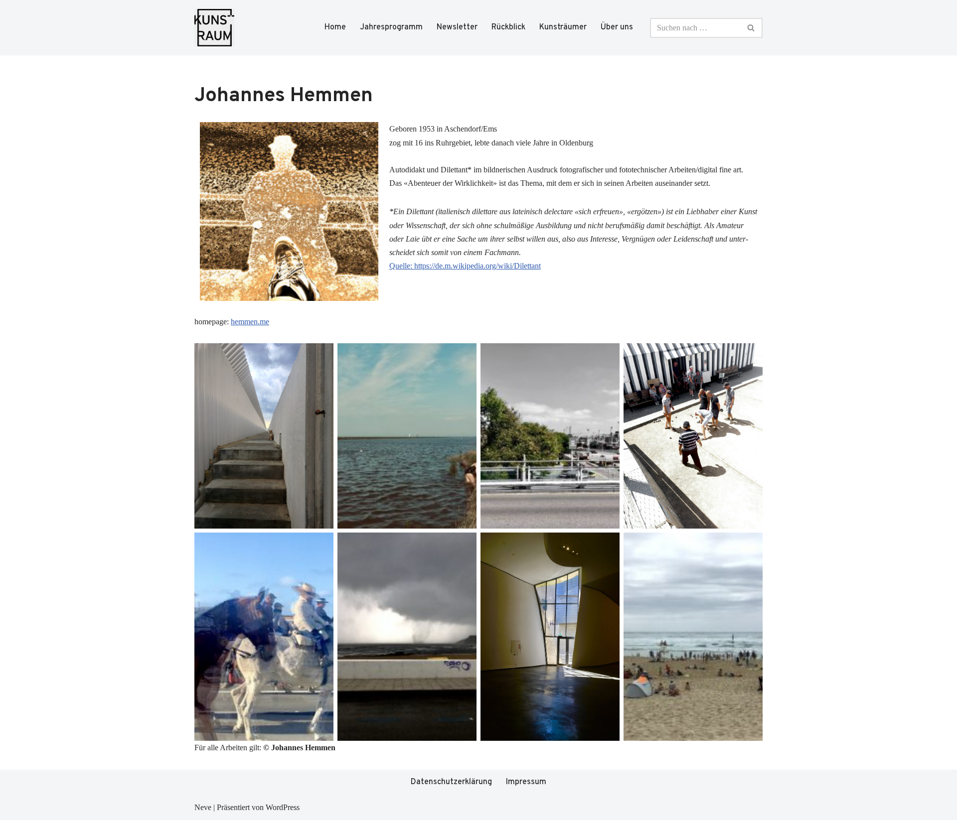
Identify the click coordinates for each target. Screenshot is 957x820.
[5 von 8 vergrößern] (320, 545)
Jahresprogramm (391, 27)
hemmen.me (250, 321)
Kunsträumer (563, 27)
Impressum (526, 782)
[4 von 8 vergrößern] (750, 356)
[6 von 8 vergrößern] (464, 545)
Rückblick (508, 27)
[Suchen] (751, 28)
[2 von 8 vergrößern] (464, 356)
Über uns (617, 27)
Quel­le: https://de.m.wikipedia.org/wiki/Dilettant (465, 266)
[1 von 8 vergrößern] (320, 356)
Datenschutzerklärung (451, 782)
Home (335, 27)
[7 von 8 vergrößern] (607, 545)
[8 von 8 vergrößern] (750, 545)
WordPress (283, 807)
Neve (202, 807)
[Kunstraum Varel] (214, 27)
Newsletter (457, 27)
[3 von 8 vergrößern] (607, 356)
